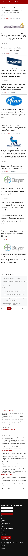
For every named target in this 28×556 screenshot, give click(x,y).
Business (7, 212)
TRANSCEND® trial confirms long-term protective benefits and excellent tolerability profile (13, 295)
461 (22, 308)
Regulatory (3, 533)
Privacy (2, 521)
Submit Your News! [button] (6, 537)
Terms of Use (4, 524)
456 (5, 308)
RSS (2, 550)
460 (19, 308)
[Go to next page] (24, 307)
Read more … (5, 43)
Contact (3, 526)
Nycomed (7, 53)
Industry (3, 530)
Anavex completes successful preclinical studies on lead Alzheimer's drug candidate (14, 299)
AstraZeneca (8, 18)
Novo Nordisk (8, 133)
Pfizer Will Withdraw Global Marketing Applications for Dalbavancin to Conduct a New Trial (14, 277)
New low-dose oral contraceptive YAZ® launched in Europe (14, 282)
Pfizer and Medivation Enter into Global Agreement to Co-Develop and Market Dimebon (14, 291)
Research (3, 532)
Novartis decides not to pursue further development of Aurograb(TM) (11, 304)
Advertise (3, 520)
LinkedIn (3, 548)
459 (15, 308)
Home (2, 518)
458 (12, 308)
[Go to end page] (26, 307)
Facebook (3, 545)
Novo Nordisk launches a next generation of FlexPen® (12, 286)
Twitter (2, 547)
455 (2, 308)
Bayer (6, 171)
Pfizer (6, 92)
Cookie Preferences (5, 523)
